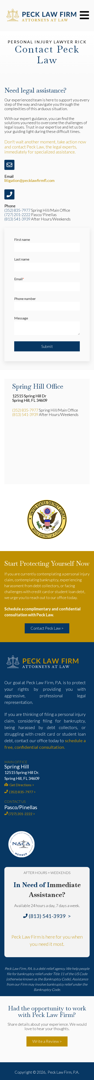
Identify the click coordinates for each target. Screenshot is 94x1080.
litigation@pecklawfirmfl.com (29, 180)
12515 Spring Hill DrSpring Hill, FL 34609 (29, 398)
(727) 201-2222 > (22, 814)
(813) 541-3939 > (50, 916)
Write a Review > (47, 1041)
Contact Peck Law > (47, 628)
